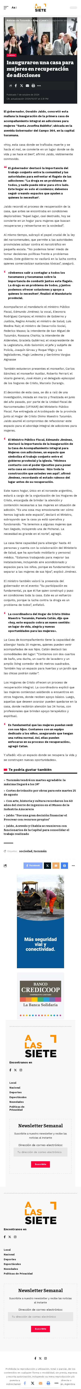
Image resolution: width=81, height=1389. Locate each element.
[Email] (27, 86)
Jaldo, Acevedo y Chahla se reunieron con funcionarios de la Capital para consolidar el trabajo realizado (36, 830)
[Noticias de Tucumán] (40, 8)
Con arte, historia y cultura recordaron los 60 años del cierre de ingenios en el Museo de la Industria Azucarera (38, 805)
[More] (39, 86)
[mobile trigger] (7, 7)
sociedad (25, 851)
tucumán (40, 851)
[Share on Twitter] (21, 86)
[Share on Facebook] (15, 86)
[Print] (33, 86)
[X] (15, 1070)
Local (11, 55)
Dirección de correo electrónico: (40, 1145)
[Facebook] (10, 1070)
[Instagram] (21, 1070)
